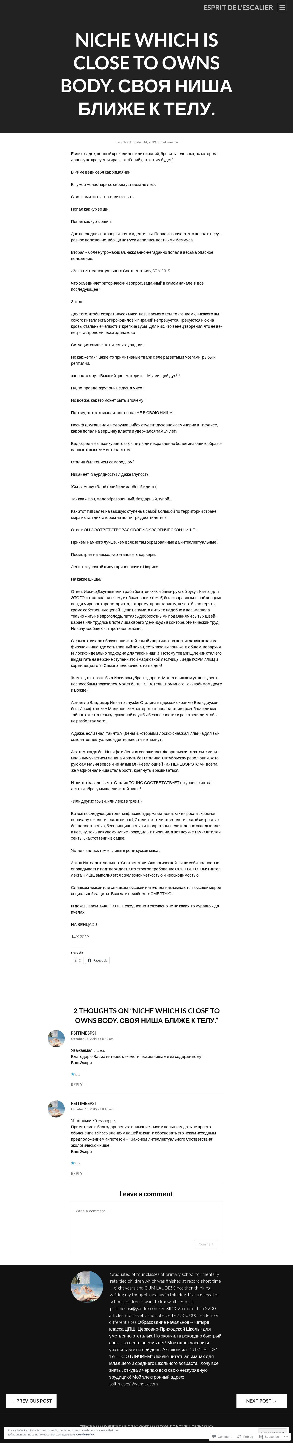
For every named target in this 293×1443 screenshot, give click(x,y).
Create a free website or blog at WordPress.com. (124, 1426)
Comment (206, 1244)
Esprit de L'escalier (238, 7)
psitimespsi (169, 142)
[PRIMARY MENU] (282, 7)
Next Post (261, 1400)
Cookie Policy (85, 1434)
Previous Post (31, 1400)
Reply (77, 1084)
